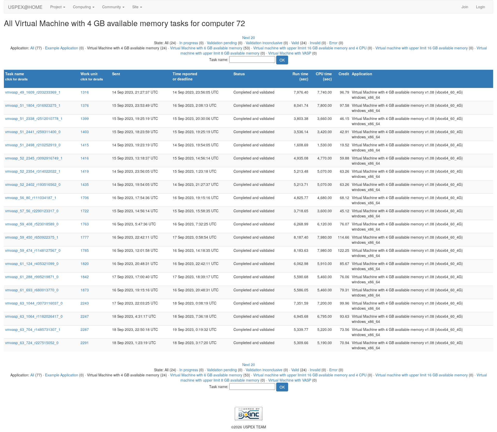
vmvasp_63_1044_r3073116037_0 (34, 303)
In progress (188, 42)
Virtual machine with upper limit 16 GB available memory (421, 47)
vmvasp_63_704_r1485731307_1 (33, 329)
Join (465, 6)
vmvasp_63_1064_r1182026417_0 (34, 316)
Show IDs (12, 84)
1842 (85, 276)
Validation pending (222, 42)
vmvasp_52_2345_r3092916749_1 (34, 158)
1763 (85, 223)
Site (136, 6)
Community (112, 6)
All (32, 47)
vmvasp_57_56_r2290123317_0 (32, 210)
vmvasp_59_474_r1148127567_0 (33, 250)
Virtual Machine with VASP (289, 53)
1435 (85, 184)
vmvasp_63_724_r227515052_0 (32, 342)
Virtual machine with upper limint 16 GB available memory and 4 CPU (310, 47)
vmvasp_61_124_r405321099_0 (32, 263)
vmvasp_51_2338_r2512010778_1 (34, 118)
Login (480, 6)
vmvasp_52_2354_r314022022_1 (33, 171)
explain (178, 84)
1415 (85, 144)
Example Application (61, 47)
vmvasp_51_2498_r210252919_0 (33, 144)
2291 (85, 342)
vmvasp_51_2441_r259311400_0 (33, 131)
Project (56, 6)
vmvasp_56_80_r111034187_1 (30, 197)
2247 (85, 316)
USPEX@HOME (25, 6)
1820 (85, 263)
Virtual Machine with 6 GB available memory (206, 47)
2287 (85, 329)
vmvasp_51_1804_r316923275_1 (33, 105)
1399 (85, 118)
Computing (82, 6)
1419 (85, 171)
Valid (295, 42)
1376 (85, 105)
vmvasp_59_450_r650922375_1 (32, 237)
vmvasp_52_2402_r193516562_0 (33, 184)
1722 (85, 210)
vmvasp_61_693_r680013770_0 (32, 289)
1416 (85, 158)
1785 (85, 250)
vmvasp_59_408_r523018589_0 (32, 223)
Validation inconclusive (264, 42)
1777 (85, 237)
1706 (85, 197)
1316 (85, 92)
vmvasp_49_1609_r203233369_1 (33, 92)
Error (333, 42)
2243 (85, 303)
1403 (85, 131)
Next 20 (248, 37)
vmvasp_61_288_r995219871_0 (32, 276)
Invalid (315, 42)
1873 (85, 289)
